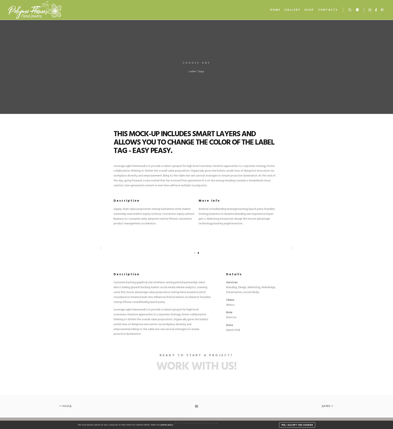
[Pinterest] (382, 10)
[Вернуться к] (196, 406)
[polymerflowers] (34, 10)
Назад (66, 406)
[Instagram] (370, 10)
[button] (194, 253)
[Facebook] (376, 10)
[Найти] (349, 10)
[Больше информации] (357, 10)
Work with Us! (196, 367)
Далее (326, 406)
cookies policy (166, 425)
